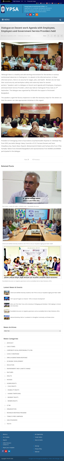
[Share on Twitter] (55, 36)
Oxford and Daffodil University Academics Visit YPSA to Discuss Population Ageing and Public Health (27, 243)
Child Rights (12, 386)
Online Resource (7, 443)
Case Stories (11, 346)
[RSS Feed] (37, 14)
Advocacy (21, 35)
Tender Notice (38, 437)
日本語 (49, 3)
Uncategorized (12, 420)
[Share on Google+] (61, 36)
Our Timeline (6, 437)
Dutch (60, 3)
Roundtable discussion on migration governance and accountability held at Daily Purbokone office (27, 281)
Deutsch (43, 3)
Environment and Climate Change (18, 368)
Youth (9, 424)
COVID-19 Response (13, 354)
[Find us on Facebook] (27, 14)
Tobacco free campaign (15, 416)
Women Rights (12, 401)
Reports (5, 440)
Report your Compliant (8, 447)
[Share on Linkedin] (58, 36)
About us (5, 434)
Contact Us (6, 444)
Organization (11, 409)
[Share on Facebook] (48, 36)
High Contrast (16, 1)
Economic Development (15, 361)
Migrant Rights (13, 397)
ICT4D (9, 405)
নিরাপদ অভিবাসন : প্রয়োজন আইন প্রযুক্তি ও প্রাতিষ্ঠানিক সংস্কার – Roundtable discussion (20, 206)
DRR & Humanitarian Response (17, 357)
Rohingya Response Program (16, 413)
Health (9, 376)
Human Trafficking (14, 393)
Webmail (37, 451)
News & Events (39, 440)
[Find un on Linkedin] (33, 14)
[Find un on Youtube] (30, 14)
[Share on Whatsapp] (51, 36)
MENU (7, 19)
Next (26, 159)
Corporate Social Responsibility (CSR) (19, 350)
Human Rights (27, 35)
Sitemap (37, 446)
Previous (36, 159)
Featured (10, 372)
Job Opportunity (39, 434)
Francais (55, 3)
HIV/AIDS (9, 380)
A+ (22, 1)
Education (10, 365)
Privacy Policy (38, 449)
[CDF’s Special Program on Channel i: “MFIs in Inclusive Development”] (24, 300)
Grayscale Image (31, 1)
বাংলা (38, 3)
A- (25, 1)
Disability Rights (13, 390)
